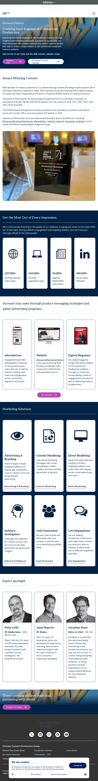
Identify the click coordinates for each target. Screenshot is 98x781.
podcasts (80, 121)
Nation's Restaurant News (14, 750)
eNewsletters (40, 121)
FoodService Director (43, 750)
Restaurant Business (11, 754)
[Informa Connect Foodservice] (40, 734)
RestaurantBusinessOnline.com (18, 121)
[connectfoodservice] (49, 734)
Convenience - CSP (42, 754)
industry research (55, 121)
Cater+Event (71, 750)
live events (70, 121)
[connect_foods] (31, 734)
